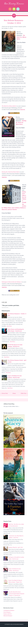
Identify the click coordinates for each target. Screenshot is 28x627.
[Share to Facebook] (6, 302)
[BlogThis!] (3, 302)
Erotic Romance (7, 612)
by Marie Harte (21, 122)
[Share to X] (4, 302)
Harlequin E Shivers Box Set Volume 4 (12, 282)
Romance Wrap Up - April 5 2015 (16, 547)
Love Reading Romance (14, 4)
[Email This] (2, 302)
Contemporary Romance (9, 610)
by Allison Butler (21, 37)
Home (14, 393)
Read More (9, 326)
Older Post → (24, 393)
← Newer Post (4, 393)
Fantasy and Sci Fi (7, 614)
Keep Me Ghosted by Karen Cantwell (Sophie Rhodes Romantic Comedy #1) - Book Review (16, 593)
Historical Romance (8, 615)
